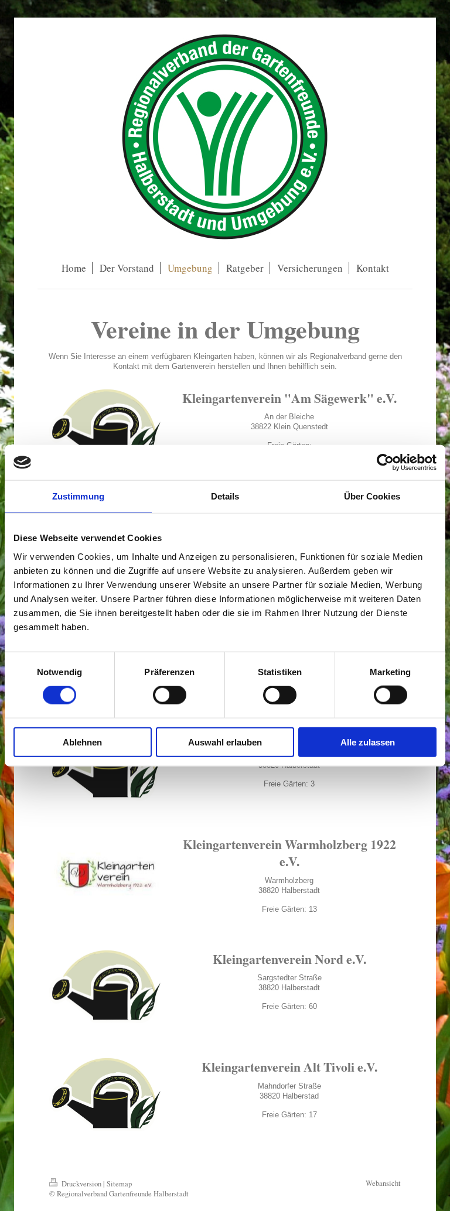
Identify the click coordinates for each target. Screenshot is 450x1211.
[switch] (169, 695)
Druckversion (81, 1184)
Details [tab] (225, 496)
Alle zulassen (367, 742)
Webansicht (383, 1183)
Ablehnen (82, 742)
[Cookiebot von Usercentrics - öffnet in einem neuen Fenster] (385, 462)
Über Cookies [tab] (372, 496)
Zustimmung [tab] (78, 496)
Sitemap (119, 1184)
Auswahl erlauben (225, 742)
